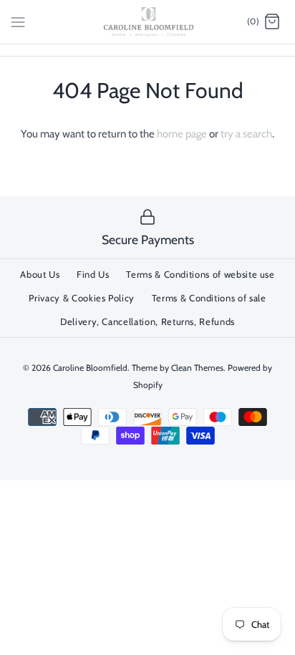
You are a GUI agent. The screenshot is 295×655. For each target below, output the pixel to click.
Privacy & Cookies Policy (82, 298)
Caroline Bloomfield (90, 367)
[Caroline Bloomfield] (148, 22)
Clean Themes (197, 367)
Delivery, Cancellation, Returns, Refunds (147, 321)
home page (182, 133)
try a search (246, 133)
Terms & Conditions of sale (209, 298)
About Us (39, 274)
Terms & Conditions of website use (200, 274)
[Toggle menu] (18, 21)
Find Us (93, 274)
